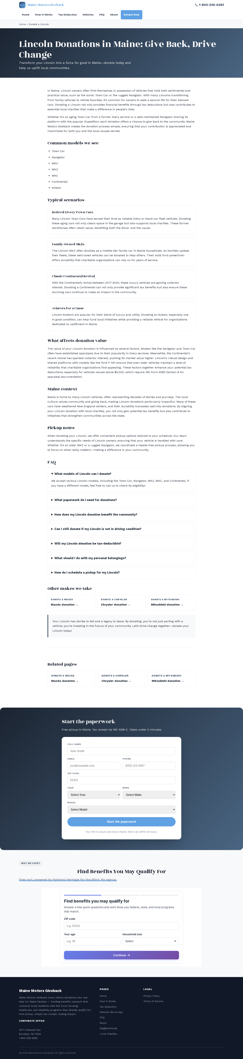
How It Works (43, 14)
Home (25, 14)
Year (70, 788)
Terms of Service (153, 1001)
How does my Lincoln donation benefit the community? (95, 514)
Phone (127, 759)
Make (126, 788)
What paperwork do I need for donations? (85, 500)
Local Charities (108, 1033)
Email (71, 759)
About (114, 14)
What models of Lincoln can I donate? (82, 474)
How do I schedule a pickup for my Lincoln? (87, 572)
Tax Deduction (67, 14)
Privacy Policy (151, 995)
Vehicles (88, 14)
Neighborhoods (108, 1028)
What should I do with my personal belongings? (90, 558)
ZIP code (73, 773)
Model (71, 802)
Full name (74, 744)
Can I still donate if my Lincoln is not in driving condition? (97, 529)
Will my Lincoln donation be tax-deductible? (87, 543)
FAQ (101, 14)
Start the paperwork (121, 821)
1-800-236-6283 (211, 5)
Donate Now (131, 14)
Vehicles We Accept (111, 1012)
